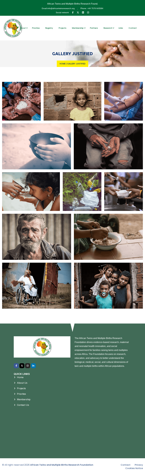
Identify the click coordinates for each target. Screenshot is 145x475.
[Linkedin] (83, 12)
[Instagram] (88, 12)
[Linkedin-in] (33, 365)
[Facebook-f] (73, 12)
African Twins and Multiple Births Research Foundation (61, 464)
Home (62, 63)
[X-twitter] (78, 12)
